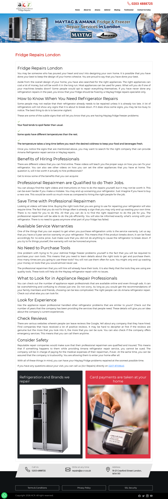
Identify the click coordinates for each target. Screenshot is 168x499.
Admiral (107, 10)
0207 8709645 (116, 366)
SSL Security (131, 488)
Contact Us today (144, 10)
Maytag (117, 10)
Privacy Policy (84, 488)
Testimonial (128, 10)
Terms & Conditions (37, 488)
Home (77, 10)
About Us (87, 10)
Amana (97, 10)
